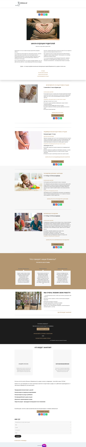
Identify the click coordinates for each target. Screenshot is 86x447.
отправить (18, 436)
